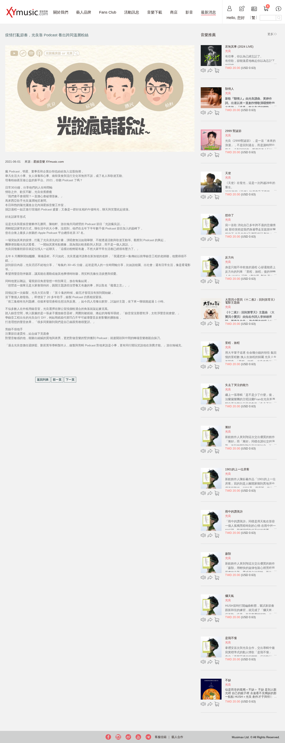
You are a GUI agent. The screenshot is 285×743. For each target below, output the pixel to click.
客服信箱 (160, 737)
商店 (174, 12)
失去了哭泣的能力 (236, 385)
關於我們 (60, 12)
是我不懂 (231, 638)
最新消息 (208, 12)
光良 (228, 51)
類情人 (229, 88)
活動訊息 (131, 12)
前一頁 (57, 379)
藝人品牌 (83, 12)
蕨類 (228, 553)
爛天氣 (229, 595)
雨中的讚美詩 (234, 511)
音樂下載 (154, 12)
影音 (189, 12)
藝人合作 (177, 737)
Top (281, 726)
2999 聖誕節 (233, 131)
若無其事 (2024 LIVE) (239, 46)
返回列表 (43, 379)
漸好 (228, 427)
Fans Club (107, 12)
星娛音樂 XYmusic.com (48, 161)
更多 (270, 34)
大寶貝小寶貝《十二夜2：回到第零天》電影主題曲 (250, 301)
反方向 (229, 257)
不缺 (228, 680)
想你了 (229, 215)
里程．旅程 (232, 342)
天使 (228, 173)
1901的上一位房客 (237, 469)
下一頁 (70, 379)
